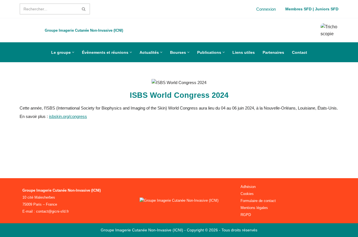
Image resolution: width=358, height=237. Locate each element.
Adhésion (248, 187)
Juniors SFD (326, 9)
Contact (299, 52)
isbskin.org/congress (68, 116)
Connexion (266, 9)
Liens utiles (243, 52)
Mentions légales (254, 208)
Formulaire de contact (258, 201)
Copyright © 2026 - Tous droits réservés (222, 230)
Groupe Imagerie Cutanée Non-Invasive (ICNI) (142, 230)
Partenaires (273, 52)
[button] (73, 52)
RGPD (246, 215)
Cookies (247, 194)
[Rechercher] (83, 9)
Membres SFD (298, 9)
